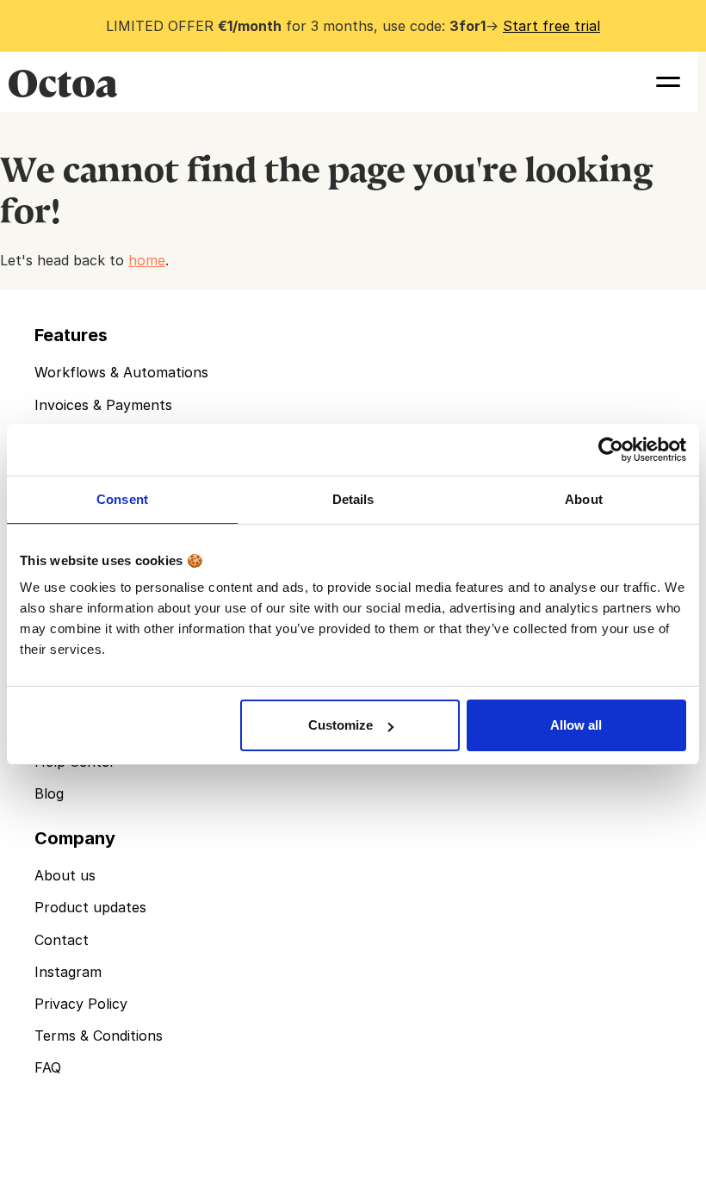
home (146, 260)
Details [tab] (353, 499)
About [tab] (584, 499)
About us (65, 875)
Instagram (68, 971)
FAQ (47, 1067)
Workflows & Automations (121, 372)
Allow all (576, 725)
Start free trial (551, 25)
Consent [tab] (122, 499)
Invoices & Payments (103, 405)
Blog (49, 793)
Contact (61, 940)
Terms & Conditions (98, 1035)
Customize (340, 725)
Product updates (90, 907)
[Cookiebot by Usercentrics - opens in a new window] (611, 450)
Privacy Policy (80, 1003)
